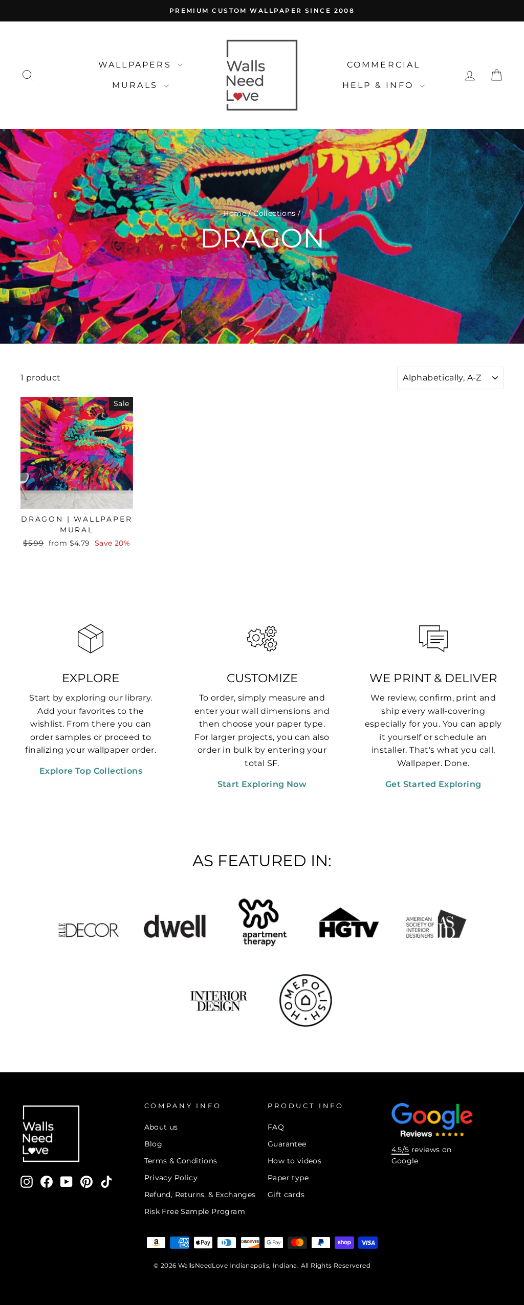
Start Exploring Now (262, 784)
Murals (136, 85)
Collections (274, 213)
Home (234, 213)
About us (161, 1127)
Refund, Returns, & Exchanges (200, 1194)
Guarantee (287, 1144)
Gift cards (286, 1194)
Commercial (384, 65)
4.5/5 (400, 1149)
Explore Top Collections (90, 771)
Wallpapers (136, 65)
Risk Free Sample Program (195, 1211)
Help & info (379, 85)
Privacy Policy (171, 1178)
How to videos (294, 1161)
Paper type (288, 1178)
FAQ (276, 1127)
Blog (153, 1144)
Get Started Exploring (433, 784)
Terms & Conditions (180, 1161)
